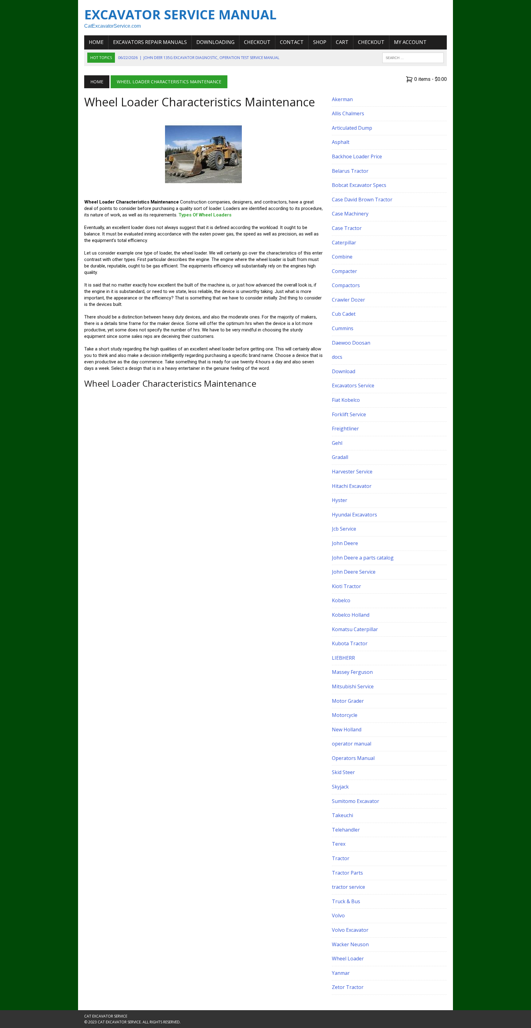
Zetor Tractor (348, 987)
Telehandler (346, 829)
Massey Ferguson (352, 672)
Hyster (339, 500)
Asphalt (340, 142)
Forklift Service (349, 414)
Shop (319, 42)
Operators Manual (353, 758)
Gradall (340, 457)
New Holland (346, 729)
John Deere (345, 543)
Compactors (346, 285)
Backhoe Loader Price (357, 156)
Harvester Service (352, 471)
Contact (292, 42)
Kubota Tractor (350, 643)
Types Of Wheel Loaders (205, 215)
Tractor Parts (347, 872)
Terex (338, 843)
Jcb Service (344, 528)
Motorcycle (344, 715)
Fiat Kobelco (346, 400)
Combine (342, 256)
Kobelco (341, 600)
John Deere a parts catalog (363, 557)
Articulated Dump (352, 128)
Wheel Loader (348, 958)
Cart (342, 42)
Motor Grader (348, 701)
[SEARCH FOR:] (413, 57)
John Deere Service (354, 571)
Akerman (342, 99)
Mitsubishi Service (353, 686)
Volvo (338, 915)
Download (343, 371)
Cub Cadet (344, 313)
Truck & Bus (346, 901)
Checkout (257, 42)
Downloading (215, 42)
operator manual (351, 743)
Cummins (342, 328)
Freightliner (345, 428)
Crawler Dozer (348, 299)
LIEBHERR (343, 657)
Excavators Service (353, 385)
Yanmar (341, 973)
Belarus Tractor (350, 171)
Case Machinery (350, 213)
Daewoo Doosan (351, 342)
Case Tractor (347, 228)
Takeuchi (342, 815)
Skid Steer (343, 772)
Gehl (337, 443)
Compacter (344, 271)
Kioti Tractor (346, 586)
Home (96, 42)
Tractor (340, 858)
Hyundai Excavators (354, 514)
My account (410, 42)
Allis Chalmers (348, 113)
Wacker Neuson (350, 944)
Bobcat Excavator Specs (359, 185)
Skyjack (340, 786)
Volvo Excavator (350, 930)
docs (337, 357)
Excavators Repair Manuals (150, 42)
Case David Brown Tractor (362, 199)
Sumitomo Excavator (355, 801)
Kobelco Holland (350, 614)
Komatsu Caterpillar (355, 629)
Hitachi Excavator (352, 486)
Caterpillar (344, 242)
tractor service (348, 887)
